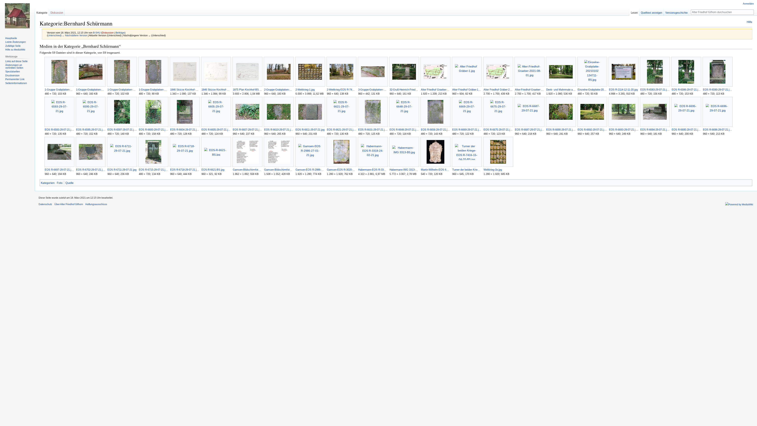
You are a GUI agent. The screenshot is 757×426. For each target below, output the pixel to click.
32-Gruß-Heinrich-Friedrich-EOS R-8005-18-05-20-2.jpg (404, 89)
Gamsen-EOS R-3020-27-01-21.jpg (341, 169)
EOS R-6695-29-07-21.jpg (686, 129)
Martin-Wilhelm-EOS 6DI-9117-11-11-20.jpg (435, 169)
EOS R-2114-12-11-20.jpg (623, 89)
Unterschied (54, 35)
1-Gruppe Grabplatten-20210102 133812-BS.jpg (59, 89)
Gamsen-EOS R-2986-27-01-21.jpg (310, 169)
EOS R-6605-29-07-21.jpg (215, 129)
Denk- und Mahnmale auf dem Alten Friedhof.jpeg (560, 89)
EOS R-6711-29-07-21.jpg (121, 169)
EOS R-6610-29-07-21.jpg (278, 129)
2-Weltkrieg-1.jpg (305, 89)
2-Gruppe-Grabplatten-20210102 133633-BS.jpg (278, 89)
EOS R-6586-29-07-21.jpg (686, 89)
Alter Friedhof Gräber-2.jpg (498, 89)
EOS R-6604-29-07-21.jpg (184, 129)
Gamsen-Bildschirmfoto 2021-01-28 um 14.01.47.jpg (247, 169)
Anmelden (748, 3)
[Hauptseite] (17, 16)
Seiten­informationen (16, 83)
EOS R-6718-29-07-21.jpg (184, 169)
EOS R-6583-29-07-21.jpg (654, 89)
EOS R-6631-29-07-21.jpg (372, 129)
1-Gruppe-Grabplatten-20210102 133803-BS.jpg (90, 89)
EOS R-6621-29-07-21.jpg (341, 129)
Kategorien (47, 182)
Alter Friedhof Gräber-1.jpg (466, 89)
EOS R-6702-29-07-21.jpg (90, 169)
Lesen (634, 12)
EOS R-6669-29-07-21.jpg (466, 129)
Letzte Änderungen (15, 42)
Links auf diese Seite (16, 61)
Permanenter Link (14, 79)
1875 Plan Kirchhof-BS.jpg (247, 89)
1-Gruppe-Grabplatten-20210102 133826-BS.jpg (153, 89)
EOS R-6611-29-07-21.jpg (310, 129)
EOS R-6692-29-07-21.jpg (592, 129)
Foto (59, 182)
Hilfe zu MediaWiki (15, 49)
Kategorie (41, 12)
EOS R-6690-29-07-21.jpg (560, 129)
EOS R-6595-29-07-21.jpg (90, 129)
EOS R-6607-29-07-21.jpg (247, 129)
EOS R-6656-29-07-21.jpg (435, 129)
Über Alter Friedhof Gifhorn (68, 204)
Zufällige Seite (13, 46)
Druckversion (12, 75)
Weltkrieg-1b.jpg (493, 169)
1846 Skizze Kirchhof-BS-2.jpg (184, 89)
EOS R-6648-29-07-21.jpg (404, 129)
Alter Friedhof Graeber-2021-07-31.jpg (435, 89)
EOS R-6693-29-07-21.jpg (623, 129)
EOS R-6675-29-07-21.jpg (498, 129)
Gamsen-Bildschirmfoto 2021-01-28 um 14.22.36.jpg (278, 169)
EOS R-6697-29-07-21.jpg (59, 169)
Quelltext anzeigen (651, 12)
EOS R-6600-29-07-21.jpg (153, 129)
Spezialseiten (12, 71)
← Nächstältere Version (74, 35)
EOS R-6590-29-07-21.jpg (717, 89)
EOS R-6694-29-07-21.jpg (654, 129)
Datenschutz (45, 204)
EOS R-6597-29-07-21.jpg (121, 129)
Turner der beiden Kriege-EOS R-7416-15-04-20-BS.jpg (466, 169)
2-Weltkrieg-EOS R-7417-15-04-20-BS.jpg (341, 89)
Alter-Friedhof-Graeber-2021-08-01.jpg (529, 89)
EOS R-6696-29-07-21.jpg (717, 129)
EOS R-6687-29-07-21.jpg (529, 129)
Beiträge (120, 32)
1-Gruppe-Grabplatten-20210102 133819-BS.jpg (121, 89)
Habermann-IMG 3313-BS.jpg (404, 169)
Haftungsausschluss (96, 204)
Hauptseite (11, 38)
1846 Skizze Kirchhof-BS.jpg (215, 89)
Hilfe (749, 21)
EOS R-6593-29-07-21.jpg (59, 129)
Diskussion (108, 32)
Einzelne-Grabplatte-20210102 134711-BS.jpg (592, 89)
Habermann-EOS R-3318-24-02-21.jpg (372, 169)
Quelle (69, 182)
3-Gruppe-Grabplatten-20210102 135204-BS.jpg (372, 89)
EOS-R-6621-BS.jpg (212, 169)
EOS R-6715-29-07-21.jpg (153, 169)
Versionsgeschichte (676, 12)
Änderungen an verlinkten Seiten (14, 66)
